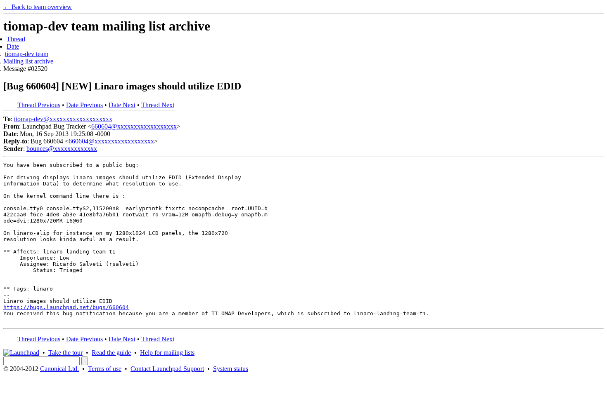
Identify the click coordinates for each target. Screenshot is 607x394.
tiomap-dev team (26, 53)
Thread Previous (38, 104)
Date (13, 46)
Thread (16, 38)
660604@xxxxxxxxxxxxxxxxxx (134, 126)
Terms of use (104, 368)
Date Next (122, 104)
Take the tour (65, 352)
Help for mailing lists (167, 352)
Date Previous (84, 104)
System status (230, 368)
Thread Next (157, 104)
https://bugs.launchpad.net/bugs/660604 (66, 307)
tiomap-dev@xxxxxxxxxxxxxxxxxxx (63, 118)
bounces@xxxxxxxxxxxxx (61, 148)
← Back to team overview (37, 6)
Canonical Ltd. (59, 368)
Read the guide (111, 352)
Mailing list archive (28, 61)
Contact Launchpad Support (167, 368)
